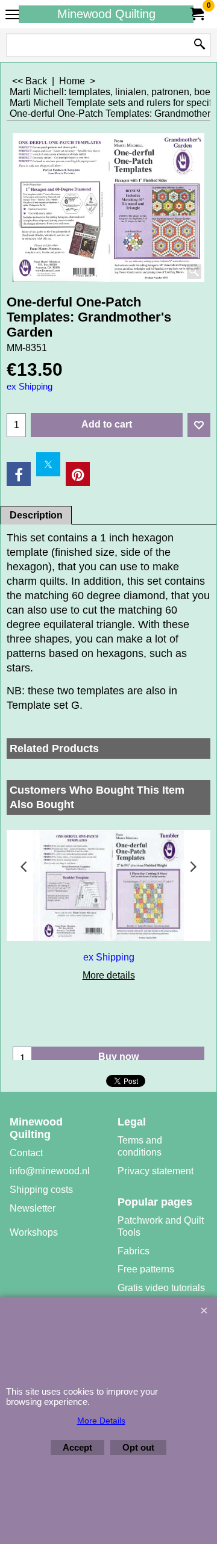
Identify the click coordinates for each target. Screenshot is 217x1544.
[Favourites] (198, 425)
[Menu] (12, 15)
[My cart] (196, 14)
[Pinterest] (78, 474)
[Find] (199, 45)
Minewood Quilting (106, 13)
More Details (101, 1420)
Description (36, 515)
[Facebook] (19, 474)
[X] (48, 464)
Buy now (118, 1056)
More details (109, 975)
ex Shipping (29, 386)
